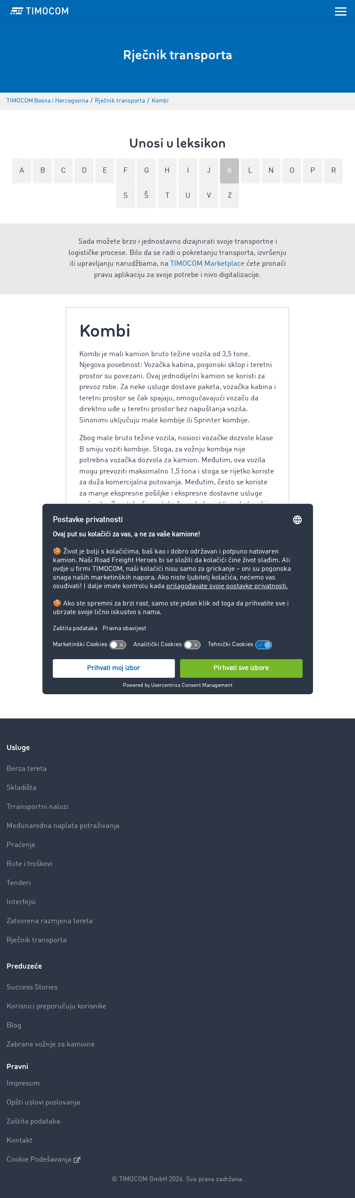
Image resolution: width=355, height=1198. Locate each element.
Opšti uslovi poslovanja (43, 1102)
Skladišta (21, 788)
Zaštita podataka (33, 1121)
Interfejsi (21, 902)
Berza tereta (26, 769)
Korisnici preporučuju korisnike (56, 1006)
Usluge (18, 748)
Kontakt (19, 1140)
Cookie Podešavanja (38, 1159)
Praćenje (21, 845)
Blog (13, 1025)
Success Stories (32, 987)
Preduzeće (24, 966)
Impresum (23, 1083)
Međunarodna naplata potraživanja (62, 826)
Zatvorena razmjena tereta (49, 921)
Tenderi (18, 883)
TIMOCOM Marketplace (207, 263)
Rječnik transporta (36, 940)
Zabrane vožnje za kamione (50, 1044)
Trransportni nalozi (37, 807)
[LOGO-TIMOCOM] (39, 11)
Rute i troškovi (29, 864)
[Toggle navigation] (340, 10)
